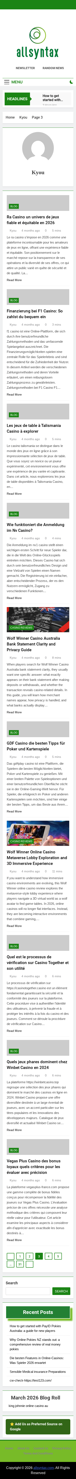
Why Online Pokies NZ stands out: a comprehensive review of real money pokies (35, 1344)
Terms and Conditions (38, 1453)
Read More (14, 280)
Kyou (13, 230)
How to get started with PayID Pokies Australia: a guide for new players (53, 98)
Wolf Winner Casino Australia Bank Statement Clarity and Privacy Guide (33, 644)
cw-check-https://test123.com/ (31, 1380)
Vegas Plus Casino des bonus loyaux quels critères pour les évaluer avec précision (34, 1167)
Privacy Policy (61, 1448)
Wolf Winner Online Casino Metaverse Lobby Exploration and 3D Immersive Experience (37, 858)
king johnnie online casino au (28, 1406)
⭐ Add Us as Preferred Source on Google (36, 1426)
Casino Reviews (21, 627)
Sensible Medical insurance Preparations (38, 1371)
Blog (13, 206)
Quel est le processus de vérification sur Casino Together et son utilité (38, 962)
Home (9, 1448)
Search (12, 1283)
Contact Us (41, 1448)
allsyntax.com (43, 1468)
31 (20, 1264)
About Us (23, 1448)
